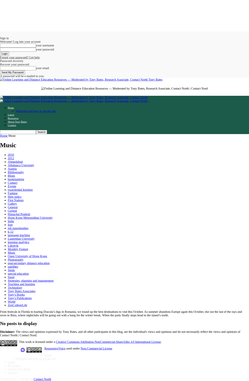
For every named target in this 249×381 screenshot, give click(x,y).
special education (18, 273)
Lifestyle (13, 245)
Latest (11, 114)
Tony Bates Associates (21, 291)
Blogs (11, 175)
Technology (15, 287)
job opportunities (18, 228)
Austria (12, 168)
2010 (11, 154)
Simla (11, 270)
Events (12, 186)
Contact (12, 125)
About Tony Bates (17, 121)
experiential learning (20, 189)
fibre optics (14, 196)
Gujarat (12, 210)
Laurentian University (21, 238)
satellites (13, 266)
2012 (11, 158)
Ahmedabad (15, 161)
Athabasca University (21, 165)
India (11, 221)
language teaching (19, 235)
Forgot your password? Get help (20, 57)
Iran (10, 224)
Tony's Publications (20, 298)
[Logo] (74, 97)
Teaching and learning (21, 284)
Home (11, 107)
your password (45, 49)
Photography (16, 259)
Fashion (13, 193)
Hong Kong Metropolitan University (30, 217)
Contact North (42, 379)
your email (42, 68)
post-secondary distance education (29, 263)
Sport (11, 277)
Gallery (12, 203)
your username (45, 45)
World (11, 301)
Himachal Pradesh (19, 214)
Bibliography (16, 172)
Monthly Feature (18, 249)
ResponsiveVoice (55, 348)
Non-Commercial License (96, 348)
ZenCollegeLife (17, 305)
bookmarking (16, 179)
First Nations (16, 200)
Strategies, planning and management (30, 280)
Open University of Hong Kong (27, 256)
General (13, 207)
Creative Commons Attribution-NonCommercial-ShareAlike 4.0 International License (108, 342)
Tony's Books (16, 294)
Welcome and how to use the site (36, 111)
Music (11, 252)
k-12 (10, 231)
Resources (13, 118)
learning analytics (18, 242)
